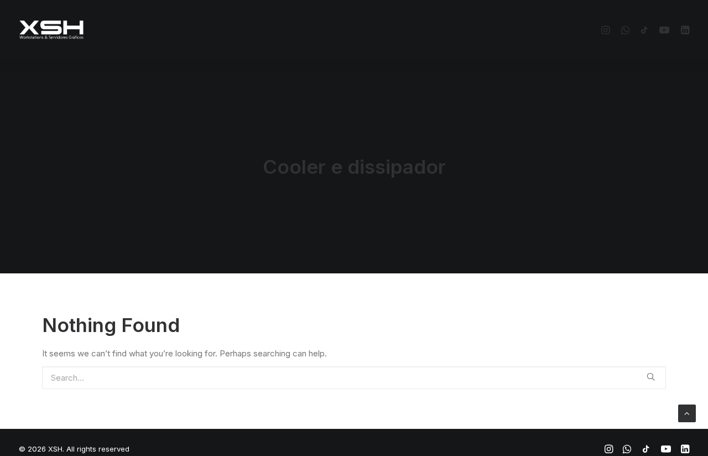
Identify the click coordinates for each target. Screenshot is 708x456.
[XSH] (51, 29)
